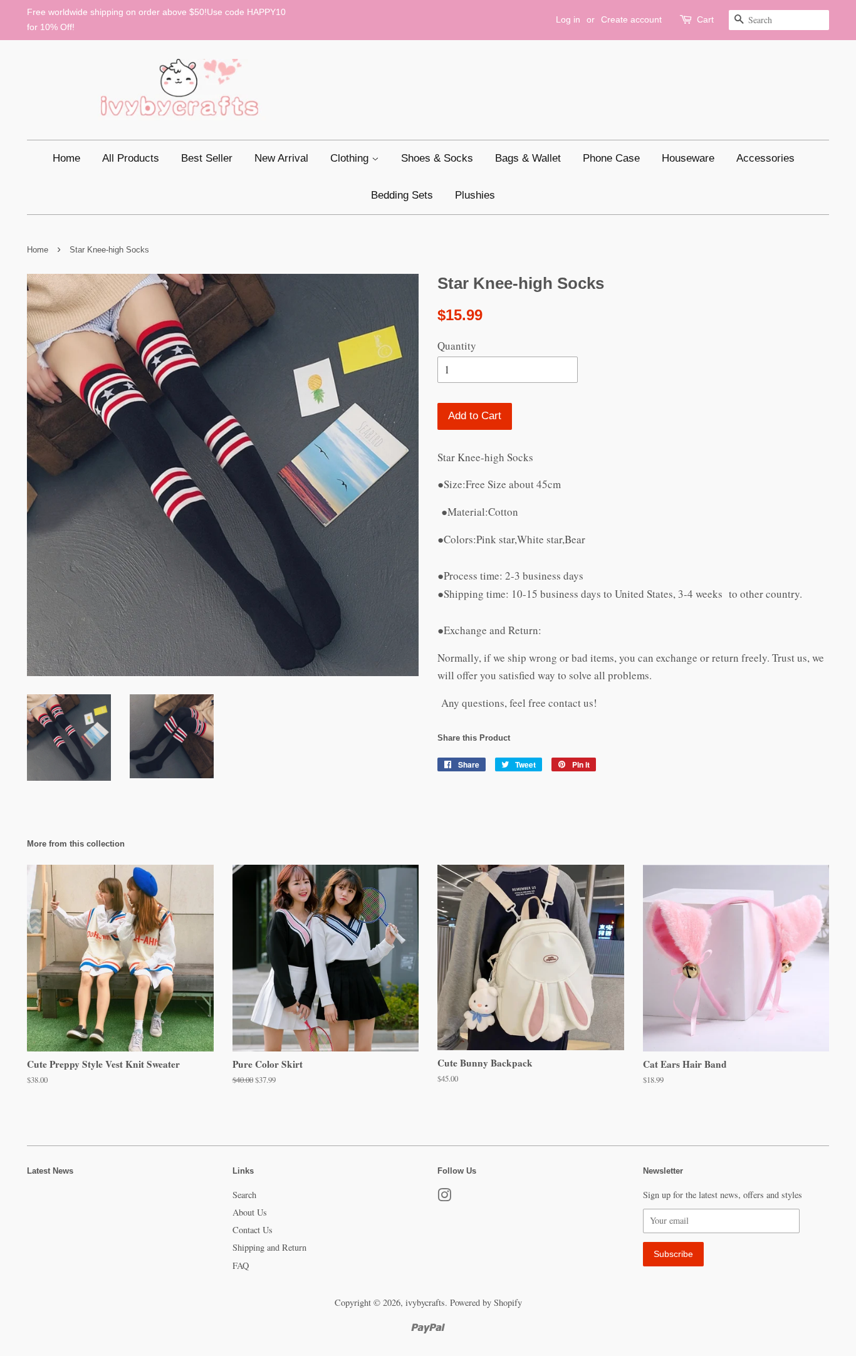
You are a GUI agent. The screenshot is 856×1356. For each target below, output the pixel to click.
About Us (249, 1212)
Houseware (688, 158)
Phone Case (611, 158)
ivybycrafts (425, 1302)
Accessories (765, 158)
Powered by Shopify (486, 1302)
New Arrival (281, 158)
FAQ (240, 1265)
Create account (631, 19)
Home (66, 158)
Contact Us (252, 1230)
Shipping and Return (269, 1247)
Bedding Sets (402, 195)
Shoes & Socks (437, 158)
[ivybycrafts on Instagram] (444, 1197)
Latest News (50, 1171)
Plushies (475, 195)
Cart (705, 19)
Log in (568, 19)
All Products (130, 158)
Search (244, 1195)
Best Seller (206, 158)
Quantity (456, 345)
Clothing (351, 158)
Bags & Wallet (528, 158)
